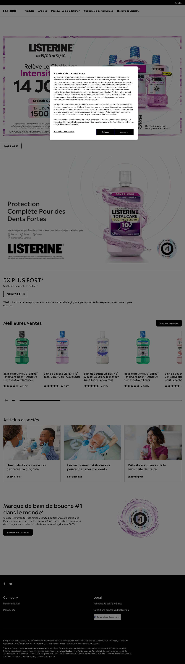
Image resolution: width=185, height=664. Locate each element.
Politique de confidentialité (68, 124)
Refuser (105, 132)
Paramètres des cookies (64, 132)
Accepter (124, 132)
